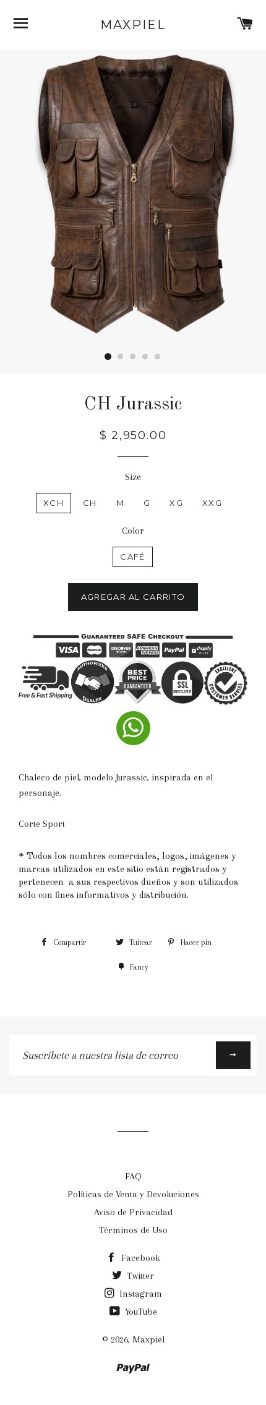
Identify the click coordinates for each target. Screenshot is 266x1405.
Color (133, 530)
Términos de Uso (133, 1230)
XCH (53, 503)
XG (176, 503)
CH (90, 503)
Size (133, 476)
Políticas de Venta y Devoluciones (133, 1194)
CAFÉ (132, 557)
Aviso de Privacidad (133, 1212)
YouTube (139, 1311)
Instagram (139, 1293)
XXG (212, 503)
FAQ (133, 1176)
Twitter (139, 1275)
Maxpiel (133, 24)
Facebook (139, 1257)
